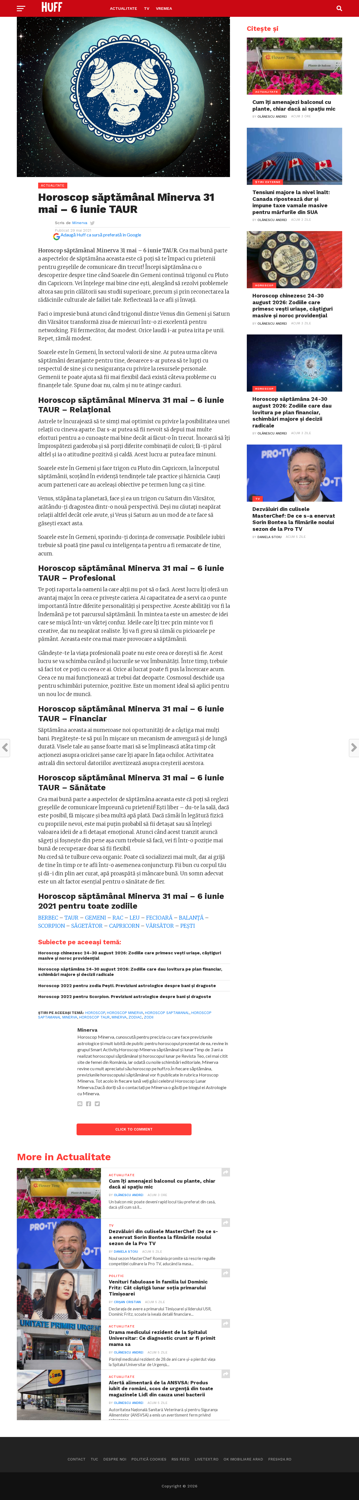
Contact (77, 1459)
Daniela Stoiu (126, 1252)
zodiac (135, 1017)
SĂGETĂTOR (87, 926)
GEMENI (96, 918)
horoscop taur (94, 1017)
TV (146, 8)
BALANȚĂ (192, 918)
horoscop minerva (125, 1013)
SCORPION (52, 926)
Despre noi (114, 1459)
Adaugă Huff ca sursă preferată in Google (101, 234)
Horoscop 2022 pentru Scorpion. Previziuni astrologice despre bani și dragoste (124, 996)
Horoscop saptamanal (167, 1013)
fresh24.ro (279, 1459)
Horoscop (95, 1013)
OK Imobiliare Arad (243, 1459)
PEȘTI (187, 926)
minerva (119, 1017)
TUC (94, 1459)
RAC (117, 918)
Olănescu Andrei (128, 1195)
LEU (135, 918)
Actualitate (123, 8)
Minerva (79, 222)
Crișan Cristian (127, 1302)
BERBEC (48, 918)
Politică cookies (148, 1459)
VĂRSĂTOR (160, 926)
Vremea (164, 8)
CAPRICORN (125, 926)
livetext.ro (206, 1459)
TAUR (72, 918)
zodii (148, 1017)
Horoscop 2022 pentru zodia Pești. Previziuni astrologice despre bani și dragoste (127, 985)
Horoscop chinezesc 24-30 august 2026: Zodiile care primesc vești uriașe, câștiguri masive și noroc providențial (129, 955)
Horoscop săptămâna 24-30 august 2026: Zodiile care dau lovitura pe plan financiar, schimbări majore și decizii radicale (130, 972)
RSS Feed (180, 1459)
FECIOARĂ (160, 918)
